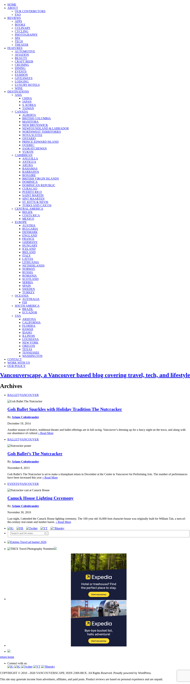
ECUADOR (29, 312)
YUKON (27, 151)
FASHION (21, 74)
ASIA (18, 94)
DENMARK (30, 232)
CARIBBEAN (23, 155)
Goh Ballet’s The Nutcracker (35, 453)
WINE (19, 88)
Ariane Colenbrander (25, 417)
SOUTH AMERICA (27, 305)
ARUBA (27, 165)
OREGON (28, 345)
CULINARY (22, 28)
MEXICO (28, 218)
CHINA (27, 98)
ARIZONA (29, 319)
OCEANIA (22, 295)
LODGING (22, 81)
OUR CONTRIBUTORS (30, 11)
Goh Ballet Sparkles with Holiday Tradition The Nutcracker (64, 409)
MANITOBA (30, 121)
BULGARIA (30, 228)
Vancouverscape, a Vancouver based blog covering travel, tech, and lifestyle (95, 375)
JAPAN (27, 101)
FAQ (18, 14)
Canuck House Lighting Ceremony (40, 498)
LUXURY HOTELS (27, 84)
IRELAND (29, 252)
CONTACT (14, 359)
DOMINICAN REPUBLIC (38, 185)
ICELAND (29, 248)
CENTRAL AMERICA (29, 208)
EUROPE (21, 222)
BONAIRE (29, 175)
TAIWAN (28, 108)
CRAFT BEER (24, 61)
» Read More (45, 433)
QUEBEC (28, 145)
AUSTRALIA (31, 299)
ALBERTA (29, 115)
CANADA (21, 111)
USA (18, 315)
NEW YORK (30, 342)
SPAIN (26, 285)
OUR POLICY (16, 366)
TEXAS (27, 349)
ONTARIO (29, 138)
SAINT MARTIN (33, 195)
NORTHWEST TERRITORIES (41, 131)
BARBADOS (30, 171)
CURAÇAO (29, 188)
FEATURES (14, 48)
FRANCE (28, 238)
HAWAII (27, 329)
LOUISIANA (30, 339)
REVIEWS (14, 18)
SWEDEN (28, 289)
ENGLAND (29, 235)
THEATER (21, 44)
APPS (18, 21)
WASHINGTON (32, 356)
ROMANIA (29, 275)
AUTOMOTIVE (25, 51)
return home (7, 657)
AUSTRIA (28, 225)
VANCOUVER (29, 395)
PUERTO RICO (32, 192)
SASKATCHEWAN (34, 148)
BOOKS (20, 24)
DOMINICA (30, 182)
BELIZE (27, 212)
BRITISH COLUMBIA (36, 118)
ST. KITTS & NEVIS (35, 202)
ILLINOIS (28, 335)
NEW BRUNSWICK (35, 125)
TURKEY (28, 292)
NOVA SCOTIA (32, 135)
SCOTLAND (30, 279)
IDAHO (27, 332)
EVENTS (21, 71)
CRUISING (22, 64)
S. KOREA (29, 105)
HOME (11, 4)
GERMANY (30, 242)
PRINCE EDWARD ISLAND (40, 141)
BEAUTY (21, 58)
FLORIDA (28, 325)
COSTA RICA (31, 215)
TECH (19, 41)
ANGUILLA (30, 158)
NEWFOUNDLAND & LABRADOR (45, 128)
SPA (17, 38)
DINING (20, 68)
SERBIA (27, 282)
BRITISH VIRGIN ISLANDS (40, 178)
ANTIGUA (29, 161)
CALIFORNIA (31, 322)
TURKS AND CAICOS (36, 205)
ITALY (26, 255)
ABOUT (12, 7)
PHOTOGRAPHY (26, 34)
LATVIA (27, 258)
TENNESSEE (30, 352)
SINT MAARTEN (33, 198)
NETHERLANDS (33, 265)
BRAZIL (27, 309)
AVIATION (22, 54)
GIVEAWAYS (23, 78)
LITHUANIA (30, 262)
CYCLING (21, 31)
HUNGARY (29, 245)
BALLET (13, 395)
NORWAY (28, 269)
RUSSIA (27, 272)
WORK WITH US (18, 362)
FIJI (24, 302)
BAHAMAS (29, 168)
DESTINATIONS (18, 91)
